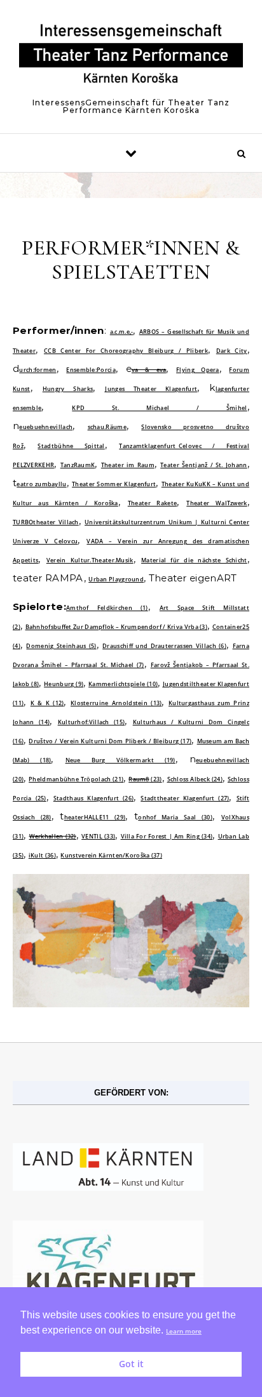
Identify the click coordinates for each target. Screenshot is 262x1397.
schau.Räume (107, 427)
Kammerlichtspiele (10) (123, 684)
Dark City (231, 351)
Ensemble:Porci (89, 370)
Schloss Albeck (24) (195, 779)
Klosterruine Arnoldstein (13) (116, 703)
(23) (145, 779)
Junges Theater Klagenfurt (151, 389)
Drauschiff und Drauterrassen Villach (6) (164, 646)
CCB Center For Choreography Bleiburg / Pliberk (126, 351)
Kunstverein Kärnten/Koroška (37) (111, 855)
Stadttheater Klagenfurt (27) (185, 798)
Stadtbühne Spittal (71, 446)
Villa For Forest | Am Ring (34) (167, 836)
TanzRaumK (77, 465)
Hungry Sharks (68, 389)
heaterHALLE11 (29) (95, 817)
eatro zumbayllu (41, 484)
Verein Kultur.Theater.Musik (90, 560)
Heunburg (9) (63, 684)
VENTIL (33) (98, 836)
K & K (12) (47, 703)
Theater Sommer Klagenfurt (114, 484)
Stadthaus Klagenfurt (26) (93, 798)
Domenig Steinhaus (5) (61, 646)
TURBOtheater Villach (46, 522)
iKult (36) (42, 855)
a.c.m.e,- (122, 332)
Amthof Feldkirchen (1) (107, 608)
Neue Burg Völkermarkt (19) (121, 760)
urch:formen (37, 370)
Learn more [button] (184, 1331)
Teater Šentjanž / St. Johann (203, 465)
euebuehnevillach (45, 427)
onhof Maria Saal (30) (175, 817)
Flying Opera (197, 370)
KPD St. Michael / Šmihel (159, 408)
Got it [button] (131, 1364)
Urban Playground (116, 579)
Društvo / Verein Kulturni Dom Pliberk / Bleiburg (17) (110, 741)
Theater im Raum (128, 465)
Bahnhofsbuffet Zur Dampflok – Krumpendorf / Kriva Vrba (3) (116, 627)
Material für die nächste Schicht (194, 560)
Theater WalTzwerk (216, 503)
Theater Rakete (152, 503)
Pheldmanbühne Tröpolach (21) (76, 779)
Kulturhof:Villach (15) (91, 722)
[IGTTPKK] (131, 57)
